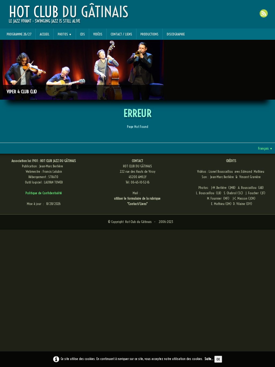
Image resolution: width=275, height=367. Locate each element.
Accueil (44, 34)
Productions (149, 34)
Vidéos (97, 34)
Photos (65, 34)
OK (218, 359)
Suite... (209, 359)
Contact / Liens (121, 34)
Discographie (176, 34)
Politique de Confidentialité (44, 193)
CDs (82, 34)
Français (265, 148)
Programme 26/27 (19, 34)
